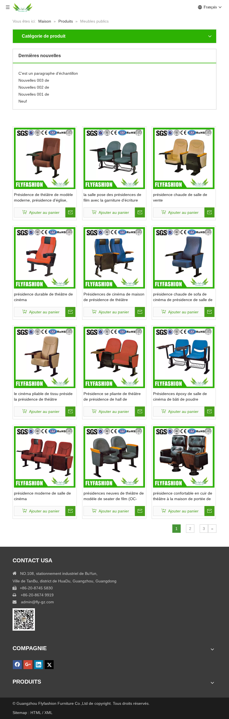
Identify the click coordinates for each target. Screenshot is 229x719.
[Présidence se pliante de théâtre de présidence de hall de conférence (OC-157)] (114, 357)
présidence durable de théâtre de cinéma (43, 297)
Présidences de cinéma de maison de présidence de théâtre (114, 297)
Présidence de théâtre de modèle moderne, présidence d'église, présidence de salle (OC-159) (43, 197)
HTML (36, 712)
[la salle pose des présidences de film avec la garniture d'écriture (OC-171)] (114, 158)
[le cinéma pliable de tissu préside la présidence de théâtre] (44, 357)
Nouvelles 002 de (33, 84)
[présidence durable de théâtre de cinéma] (44, 257)
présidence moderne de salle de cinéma (42, 496)
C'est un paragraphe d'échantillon (48, 70)
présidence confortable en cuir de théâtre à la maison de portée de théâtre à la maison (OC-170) (182, 496)
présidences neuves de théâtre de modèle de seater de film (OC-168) (114, 496)
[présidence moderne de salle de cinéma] (44, 456)
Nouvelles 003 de (33, 77)
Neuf (22, 98)
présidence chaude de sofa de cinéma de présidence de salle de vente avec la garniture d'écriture (183, 297)
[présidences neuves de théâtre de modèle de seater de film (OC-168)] (114, 456)
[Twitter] (49, 664)
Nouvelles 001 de (33, 91)
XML (48, 712)
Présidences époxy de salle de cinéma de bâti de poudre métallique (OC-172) (180, 396)
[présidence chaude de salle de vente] (183, 158)
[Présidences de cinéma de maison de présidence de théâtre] (114, 257)
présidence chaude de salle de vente (180, 197)
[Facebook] (17, 664)
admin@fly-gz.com (37, 602)
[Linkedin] (38, 664)
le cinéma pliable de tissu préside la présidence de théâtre (43, 396)
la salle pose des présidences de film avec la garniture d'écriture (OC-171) (112, 197)
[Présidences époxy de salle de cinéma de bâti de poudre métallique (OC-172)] (183, 357)
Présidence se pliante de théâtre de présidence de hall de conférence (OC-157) (112, 396)
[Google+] (27, 664)
